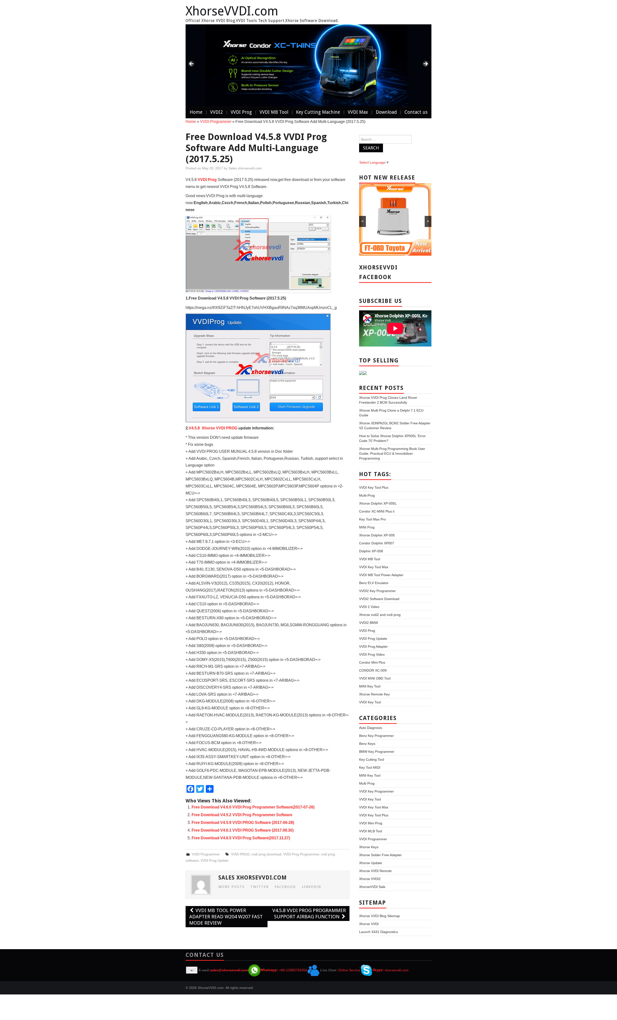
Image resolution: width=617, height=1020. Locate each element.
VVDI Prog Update (214, 860)
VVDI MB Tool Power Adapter (381, 575)
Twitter (259, 887)
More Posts (231, 887)
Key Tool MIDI (369, 767)
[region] (308, 65)
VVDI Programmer (215, 122)
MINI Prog (367, 527)
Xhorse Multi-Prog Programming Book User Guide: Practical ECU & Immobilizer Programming (392, 453)
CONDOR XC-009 (373, 670)
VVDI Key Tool (370, 702)
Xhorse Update (370, 863)
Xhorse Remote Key (374, 694)
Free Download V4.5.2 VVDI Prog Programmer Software (242, 815)
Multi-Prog (367, 495)
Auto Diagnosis (370, 728)
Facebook (285, 887)
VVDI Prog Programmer (301, 854)
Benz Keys (367, 744)
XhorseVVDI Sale (372, 887)
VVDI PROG (240, 854)
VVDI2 (216, 112)
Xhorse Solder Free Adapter (380, 855)
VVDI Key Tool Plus (373, 487)
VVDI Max (358, 112)
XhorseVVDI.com (232, 11)
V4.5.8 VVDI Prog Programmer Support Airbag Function (309, 913)
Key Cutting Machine (318, 112)
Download (386, 112)
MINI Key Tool (369, 686)
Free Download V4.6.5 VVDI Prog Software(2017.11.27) (241, 838)
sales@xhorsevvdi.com (229, 970)
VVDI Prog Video (372, 654)
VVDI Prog (241, 112)
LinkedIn (311, 887)
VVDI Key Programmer (376, 791)
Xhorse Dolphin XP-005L (378, 503)
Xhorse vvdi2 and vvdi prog (380, 615)
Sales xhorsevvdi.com (245, 168)
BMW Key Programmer (376, 751)
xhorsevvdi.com (397, 970)
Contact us (416, 112)
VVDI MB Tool (274, 112)
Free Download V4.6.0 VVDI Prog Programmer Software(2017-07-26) (253, 807)
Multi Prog (367, 783)
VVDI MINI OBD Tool (374, 678)
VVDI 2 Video (369, 607)
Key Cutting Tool (371, 759)
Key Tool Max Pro (372, 519)
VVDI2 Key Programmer (377, 591)
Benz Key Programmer (376, 736)
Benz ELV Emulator (374, 583)
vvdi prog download (266, 854)
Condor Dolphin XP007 (376, 543)
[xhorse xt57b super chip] (308, 65)
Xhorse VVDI (369, 924)
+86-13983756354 (293, 970)
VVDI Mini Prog (370, 823)
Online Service (349, 970)
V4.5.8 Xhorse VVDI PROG (213, 428)
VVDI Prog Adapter (373, 646)
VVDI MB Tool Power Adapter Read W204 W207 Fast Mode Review (226, 916)
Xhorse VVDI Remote (375, 871)
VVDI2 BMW (368, 623)
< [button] (191, 64)
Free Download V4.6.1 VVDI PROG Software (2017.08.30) (243, 830)
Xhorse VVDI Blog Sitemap (379, 916)
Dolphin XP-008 (371, 551)
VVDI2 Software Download (379, 599)
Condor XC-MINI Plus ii (376, 511)
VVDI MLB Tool (370, 831)
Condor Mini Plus (372, 662)
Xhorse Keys (368, 847)
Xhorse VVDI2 (370, 879)
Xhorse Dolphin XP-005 (377, 535)
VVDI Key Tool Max (373, 567)
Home (196, 112)
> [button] (425, 64)
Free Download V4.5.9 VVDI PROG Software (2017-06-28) (243, 822)
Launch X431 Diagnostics (378, 932)
